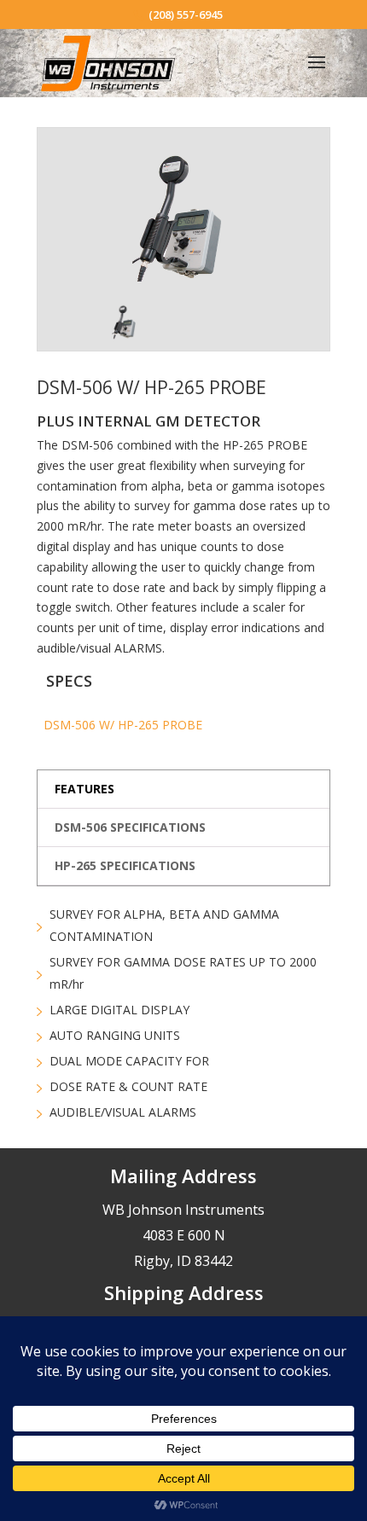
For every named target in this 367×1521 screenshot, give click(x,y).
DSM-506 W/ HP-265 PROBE (123, 725)
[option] (183, 219)
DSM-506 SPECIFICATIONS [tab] (130, 827)
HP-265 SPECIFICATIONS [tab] (125, 865)
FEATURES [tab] (84, 789)
